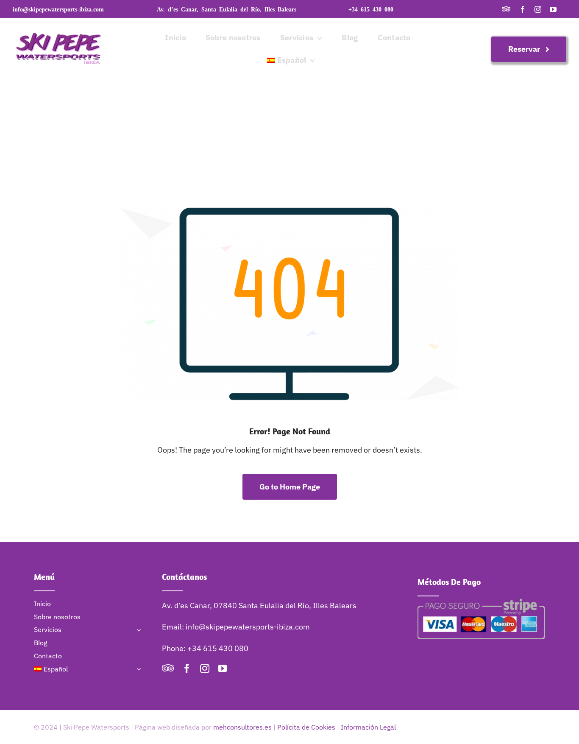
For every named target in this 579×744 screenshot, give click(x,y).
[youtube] (553, 9)
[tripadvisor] (506, 9)
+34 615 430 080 (370, 9)
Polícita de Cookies (306, 727)
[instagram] (537, 9)
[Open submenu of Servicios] (137, 630)
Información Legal (368, 727)
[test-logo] (59, 21)
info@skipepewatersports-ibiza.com (58, 9)
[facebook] (522, 9)
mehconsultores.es (242, 727)
